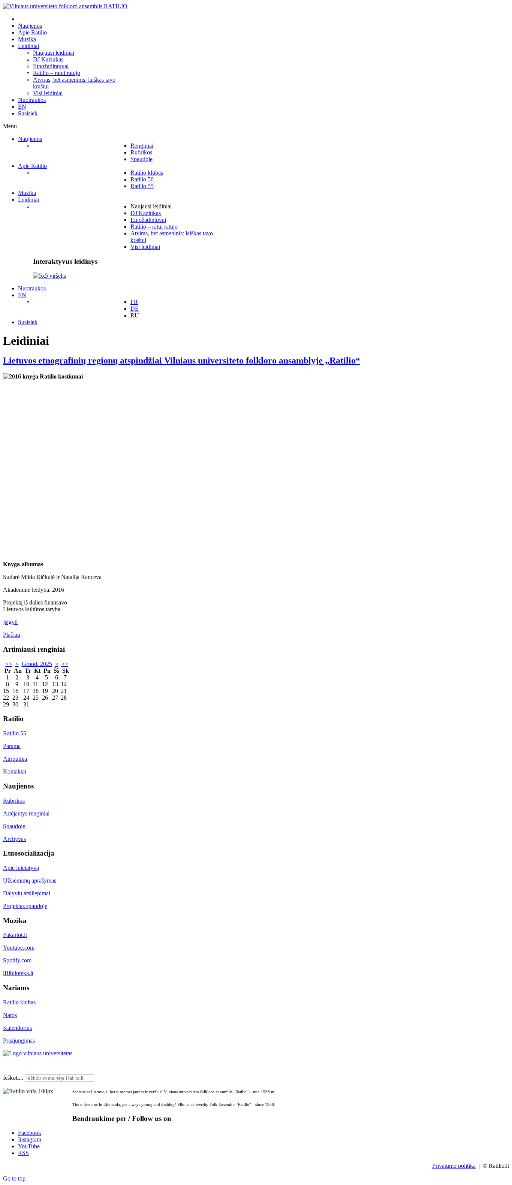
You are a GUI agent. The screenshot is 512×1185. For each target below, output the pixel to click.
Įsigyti (10, 622)
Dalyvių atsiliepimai (26, 893)
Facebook (29, 1133)
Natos (10, 1015)
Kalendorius (17, 1028)
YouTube (29, 1146)
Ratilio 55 (14, 733)
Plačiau (11, 634)
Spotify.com (17, 960)
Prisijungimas (19, 1040)
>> (64, 664)
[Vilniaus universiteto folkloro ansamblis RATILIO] (65, 6)
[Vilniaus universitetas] (37, 1053)
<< (9, 664)
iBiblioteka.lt (18, 973)
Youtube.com (18, 947)
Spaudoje (14, 826)
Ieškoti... (13, 1077)
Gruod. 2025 (37, 664)
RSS (23, 1153)
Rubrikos (14, 800)
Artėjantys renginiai (26, 813)
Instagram (29, 1139)
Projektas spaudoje (25, 906)
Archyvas (14, 839)
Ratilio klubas (19, 1002)
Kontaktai (14, 771)
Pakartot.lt (15, 935)
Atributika (15, 759)
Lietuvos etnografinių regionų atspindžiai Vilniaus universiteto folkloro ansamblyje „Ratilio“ (181, 360)
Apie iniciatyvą (21, 868)
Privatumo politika (454, 1166)
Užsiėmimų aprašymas (29, 880)
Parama (12, 746)
